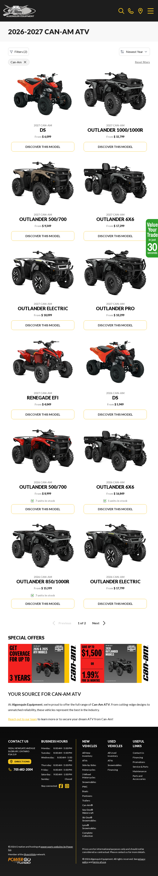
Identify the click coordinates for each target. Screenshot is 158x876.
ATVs (84, 760)
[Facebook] (61, 786)
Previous (65, 623)
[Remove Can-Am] (25, 62)
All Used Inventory (113, 754)
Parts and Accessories (139, 777)
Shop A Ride (30, 854)
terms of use (99, 862)
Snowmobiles (89, 782)
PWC (84, 786)
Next (95, 623)
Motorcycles (88, 769)
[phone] (130, 10)
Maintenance (139, 771)
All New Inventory (87, 754)
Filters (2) (20, 51)
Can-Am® (87, 805)
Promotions (139, 762)
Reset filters (142, 62)
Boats (85, 791)
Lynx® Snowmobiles (89, 827)
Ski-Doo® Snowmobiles (89, 819)
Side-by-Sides (89, 765)
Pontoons (87, 795)
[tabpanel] (56, 764)
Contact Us (138, 752)
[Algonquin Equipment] (19, 11)
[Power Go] (42, 861)
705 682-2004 (23, 769)
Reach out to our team (22, 719)
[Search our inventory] (121, 10)
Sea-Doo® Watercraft (87, 811)
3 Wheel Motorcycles (88, 776)
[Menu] (150, 11)
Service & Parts (140, 766)
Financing (113, 769)
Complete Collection (87, 834)
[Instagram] (67, 786)
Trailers (86, 800)
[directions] (140, 10)
